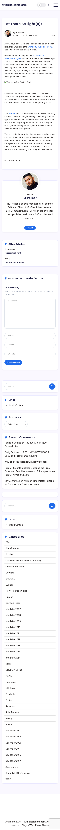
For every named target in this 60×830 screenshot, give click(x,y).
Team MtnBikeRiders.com (19, 773)
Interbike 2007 (13, 609)
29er (8, 542)
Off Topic (11, 688)
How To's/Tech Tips (16, 590)
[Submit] (52, 386)
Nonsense (11, 682)
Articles (10, 554)
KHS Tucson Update (14, 262)
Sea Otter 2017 (13, 760)
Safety (9, 718)
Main (8, 663)
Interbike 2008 (13, 615)
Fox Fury (13, 113)
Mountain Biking (14, 669)
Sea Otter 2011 (13, 748)
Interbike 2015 (13, 651)
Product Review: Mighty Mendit (29, 461)
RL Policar (20, 33)
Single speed (12, 767)
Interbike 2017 (13, 657)
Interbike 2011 (13, 633)
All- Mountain (12, 548)
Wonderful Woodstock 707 (40, 47)
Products (10, 694)
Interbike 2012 (13, 639)
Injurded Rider (13, 602)
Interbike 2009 (13, 621)
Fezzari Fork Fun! (12, 253)
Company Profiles (15, 566)
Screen (9, 724)
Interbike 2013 (13, 645)
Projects (10, 700)
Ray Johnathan (12, 480)
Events (9, 584)
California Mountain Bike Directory (23, 560)
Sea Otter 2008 (14, 736)
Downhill (10, 572)
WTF (8, 779)
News (9, 675)
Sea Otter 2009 (14, 742)
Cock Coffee (16, 405)
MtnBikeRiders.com (14, 4)
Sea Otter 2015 (13, 754)
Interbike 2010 (13, 627)
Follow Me (30, 228)
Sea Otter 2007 (14, 730)
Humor (9, 596)
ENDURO (10, 578)
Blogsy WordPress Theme (35, 825)
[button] (41, 5)
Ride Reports (12, 712)
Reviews (10, 706)
